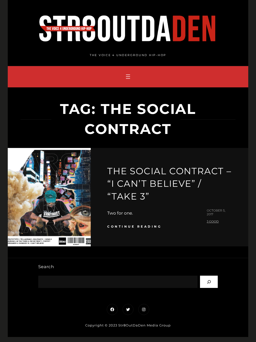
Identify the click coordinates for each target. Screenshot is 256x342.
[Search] (209, 282)
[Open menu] (128, 76)
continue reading (134, 226)
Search (46, 266)
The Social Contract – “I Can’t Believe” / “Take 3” (169, 183)
